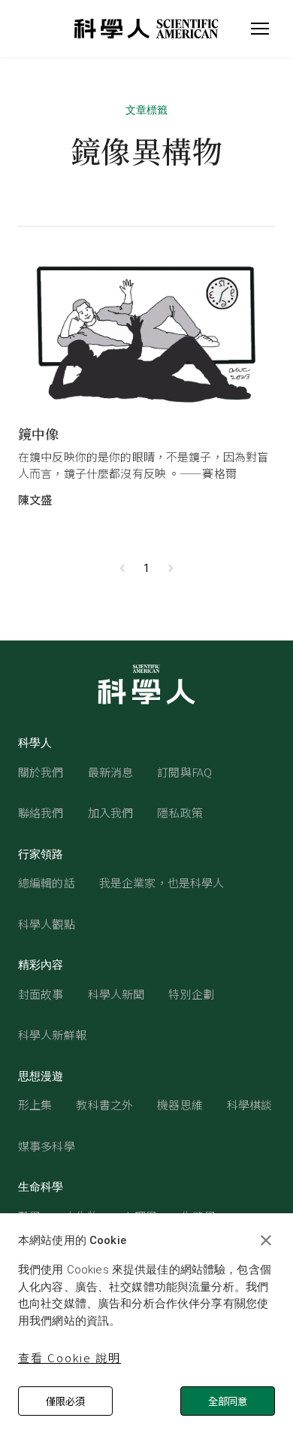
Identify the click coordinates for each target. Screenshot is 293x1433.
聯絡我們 (41, 812)
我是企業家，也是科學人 (162, 882)
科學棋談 (250, 1104)
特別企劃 (191, 994)
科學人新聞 (116, 994)
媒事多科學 (46, 1146)
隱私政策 (180, 812)
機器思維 (180, 1104)
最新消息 (111, 772)
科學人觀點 (46, 924)
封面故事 (41, 994)
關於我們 (41, 772)
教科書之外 (104, 1104)
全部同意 (227, 1401)
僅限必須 (65, 1401)
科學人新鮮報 (52, 1034)
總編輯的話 (46, 882)
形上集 (35, 1104)
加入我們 (111, 812)
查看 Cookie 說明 (69, 1357)
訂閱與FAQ (184, 772)
